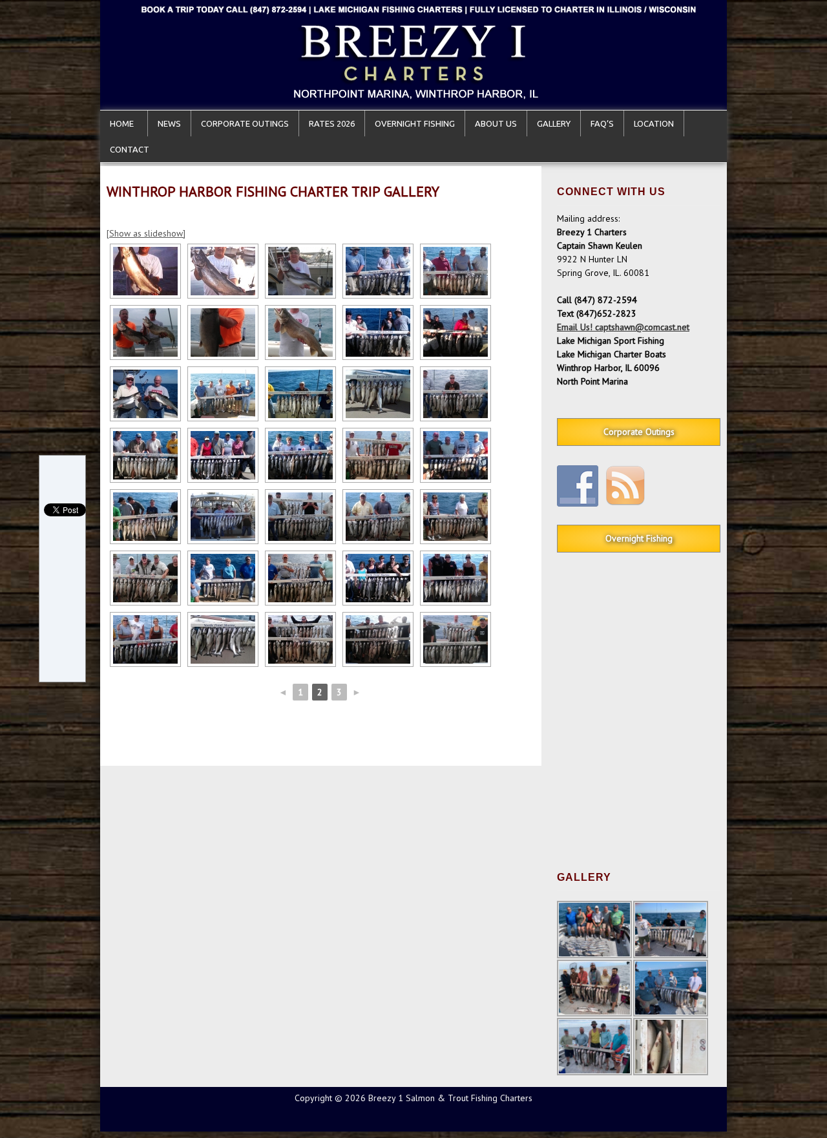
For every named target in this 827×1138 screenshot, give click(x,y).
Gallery (554, 123)
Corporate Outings (245, 123)
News (169, 123)
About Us (496, 123)
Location (654, 123)
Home (124, 123)
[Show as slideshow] (146, 233)
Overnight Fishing (415, 123)
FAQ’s (602, 123)
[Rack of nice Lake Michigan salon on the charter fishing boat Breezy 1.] (378, 394)
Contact (129, 149)
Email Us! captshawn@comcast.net (623, 327)
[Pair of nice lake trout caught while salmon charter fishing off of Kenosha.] (145, 332)
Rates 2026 (332, 123)
